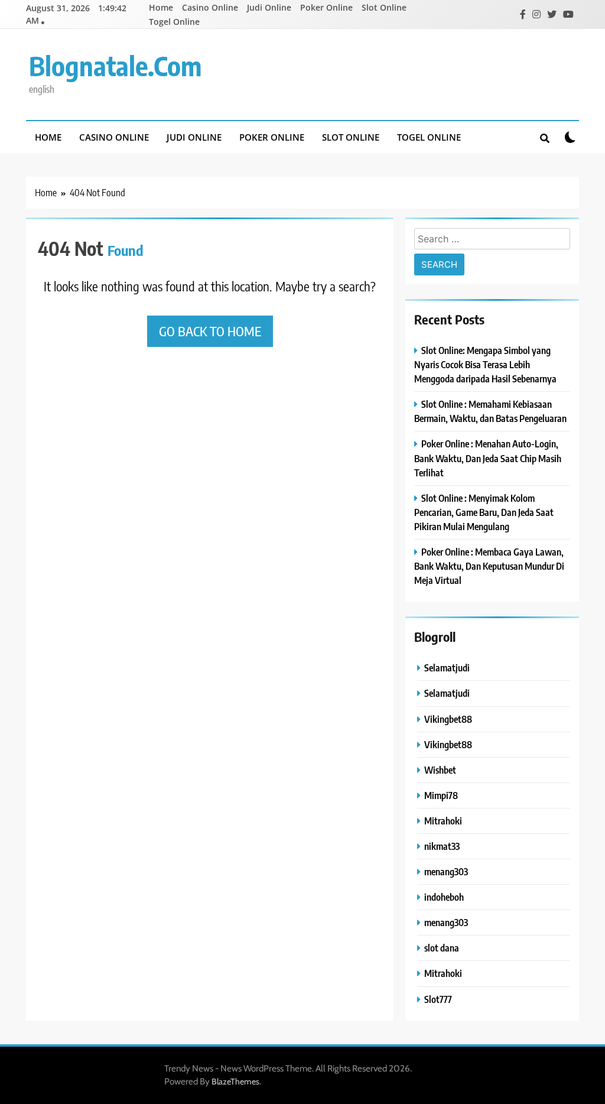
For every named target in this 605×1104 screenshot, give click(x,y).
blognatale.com (115, 65)
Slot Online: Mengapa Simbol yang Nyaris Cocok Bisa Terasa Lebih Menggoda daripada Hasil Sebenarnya (485, 364)
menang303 (446, 871)
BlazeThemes (235, 1081)
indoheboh (444, 897)
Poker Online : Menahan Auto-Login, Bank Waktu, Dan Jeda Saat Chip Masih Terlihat (487, 457)
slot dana (441, 947)
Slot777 (438, 999)
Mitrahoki (443, 820)
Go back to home (210, 331)
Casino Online (210, 7)
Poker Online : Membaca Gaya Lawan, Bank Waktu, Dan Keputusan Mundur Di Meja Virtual (489, 565)
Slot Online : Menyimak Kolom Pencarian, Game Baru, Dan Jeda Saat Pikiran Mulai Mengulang (484, 512)
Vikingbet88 (448, 719)
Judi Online (269, 7)
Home (161, 7)
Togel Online (174, 21)
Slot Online (384, 7)
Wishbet (440, 770)
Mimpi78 (441, 795)
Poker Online (326, 7)
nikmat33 (442, 846)
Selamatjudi (447, 667)
